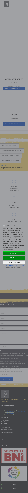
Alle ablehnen (14, 258)
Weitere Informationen (10, 265)
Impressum (21, 265)
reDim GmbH (19, 267)
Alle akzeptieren (14, 253)
